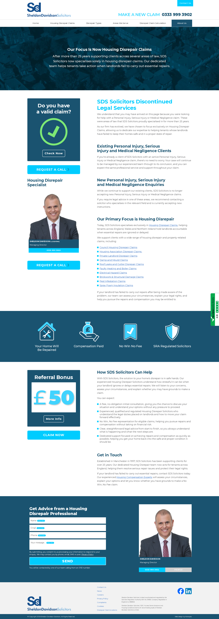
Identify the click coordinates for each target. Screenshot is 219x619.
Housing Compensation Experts (134, 477)
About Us (181, 23)
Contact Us (185, 3)
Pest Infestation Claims (112, 281)
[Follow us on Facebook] (181, 591)
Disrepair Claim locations (107, 610)
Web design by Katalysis (183, 616)
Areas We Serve (120, 23)
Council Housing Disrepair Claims (118, 247)
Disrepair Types (94, 23)
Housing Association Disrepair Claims (121, 251)
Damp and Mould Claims (114, 260)
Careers (100, 595)
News (99, 591)
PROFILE (178, 570)
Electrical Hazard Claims (113, 272)
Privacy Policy (87, 554)
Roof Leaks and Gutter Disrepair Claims (122, 264)
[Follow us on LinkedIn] (188, 591)
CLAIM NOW (53, 435)
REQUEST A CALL (51, 169)
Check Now (54, 153)
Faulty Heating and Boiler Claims (118, 268)
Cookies (100, 606)
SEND (67, 561)
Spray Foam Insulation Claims (116, 285)
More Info (54, 419)
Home (36, 23)
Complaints (101, 602)
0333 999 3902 (176, 14)
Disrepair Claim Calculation (153, 23)
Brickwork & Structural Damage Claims (122, 277)
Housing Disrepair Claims (62, 23)
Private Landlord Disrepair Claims (118, 256)
